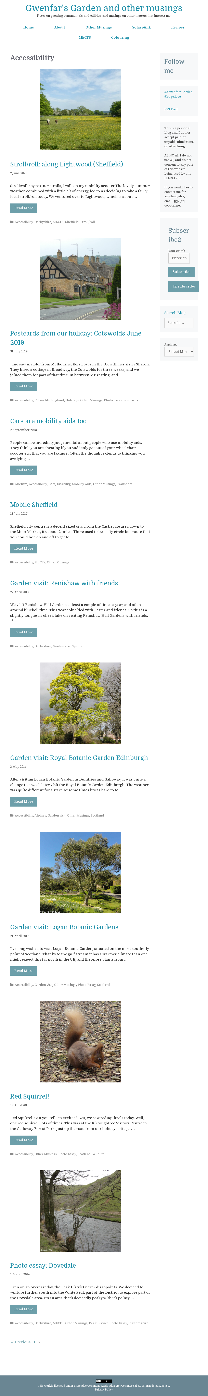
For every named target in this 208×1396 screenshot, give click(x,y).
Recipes (178, 27)
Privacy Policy (104, 1390)
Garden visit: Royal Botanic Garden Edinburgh (79, 757)
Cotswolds (42, 400)
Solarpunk (141, 27)
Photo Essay (113, 400)
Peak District (98, 1323)
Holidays (72, 400)
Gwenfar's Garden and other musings (104, 8)
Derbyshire (43, 222)
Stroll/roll (87, 222)
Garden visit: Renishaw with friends (64, 583)
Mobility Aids (81, 484)
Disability (63, 484)
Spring (77, 646)
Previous (20, 1342)
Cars (52, 484)
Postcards (130, 400)
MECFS (85, 37)
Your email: (176, 251)
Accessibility (24, 222)
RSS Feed (171, 109)
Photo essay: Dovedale (43, 1265)
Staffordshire (138, 1323)
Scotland (97, 815)
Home (28, 27)
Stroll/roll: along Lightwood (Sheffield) (66, 164)
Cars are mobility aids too (48, 421)
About (59, 27)
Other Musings (99, 27)
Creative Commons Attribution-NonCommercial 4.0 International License (122, 1386)
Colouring (120, 37)
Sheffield (72, 222)
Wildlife (98, 1154)
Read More (23, 208)
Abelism (21, 484)
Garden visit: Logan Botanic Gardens (64, 927)
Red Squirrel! (29, 1096)
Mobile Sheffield (33, 504)
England (57, 400)
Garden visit (62, 646)
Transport (124, 484)
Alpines (40, 815)
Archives (170, 345)
